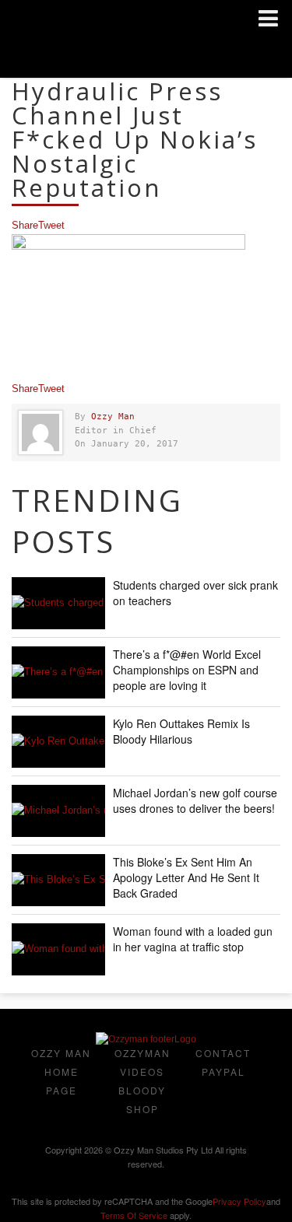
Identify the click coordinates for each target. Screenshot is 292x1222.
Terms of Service (133, 1215)
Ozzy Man (113, 416)
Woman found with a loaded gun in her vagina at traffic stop (193, 938)
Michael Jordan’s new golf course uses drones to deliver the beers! (195, 800)
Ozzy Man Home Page (61, 1071)
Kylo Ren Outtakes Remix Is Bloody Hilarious (181, 731)
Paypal (223, 1071)
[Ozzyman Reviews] (146, 1039)
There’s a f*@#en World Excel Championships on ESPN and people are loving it (187, 669)
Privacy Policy (239, 1201)
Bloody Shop (142, 1099)
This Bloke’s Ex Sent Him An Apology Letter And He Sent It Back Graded (186, 877)
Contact (223, 1052)
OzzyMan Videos (142, 1062)
